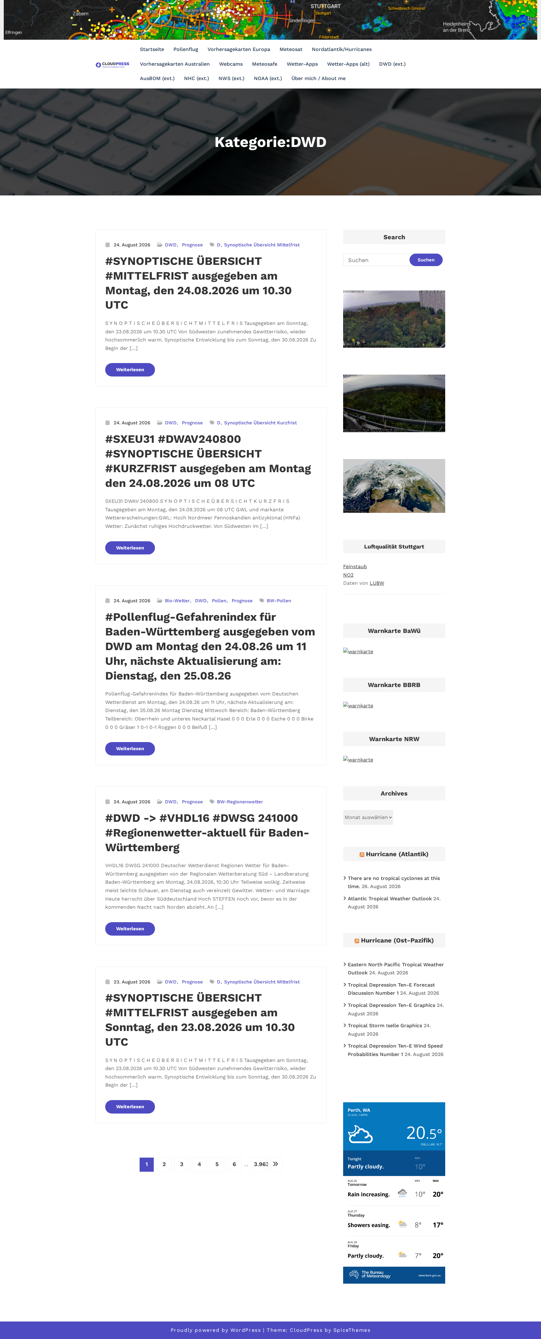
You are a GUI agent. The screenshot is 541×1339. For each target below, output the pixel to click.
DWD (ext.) (392, 64)
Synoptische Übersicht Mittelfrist (262, 245)
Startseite (152, 49)
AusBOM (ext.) (157, 78)
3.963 (259, 1164)
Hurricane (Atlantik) (397, 854)
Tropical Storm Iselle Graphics (385, 1025)
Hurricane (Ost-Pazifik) (397, 940)
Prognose (192, 245)
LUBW (377, 583)
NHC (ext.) (196, 78)
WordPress (245, 1330)
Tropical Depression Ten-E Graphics (391, 1005)
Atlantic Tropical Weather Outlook (390, 899)
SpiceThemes (352, 1330)
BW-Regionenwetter (240, 802)
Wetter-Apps (302, 64)
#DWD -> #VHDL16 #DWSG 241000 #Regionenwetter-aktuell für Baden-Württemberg (207, 832)
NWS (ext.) (232, 78)
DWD (171, 245)
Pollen (219, 601)
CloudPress (306, 1330)
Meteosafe (264, 64)
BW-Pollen (279, 601)
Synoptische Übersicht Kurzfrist (260, 423)
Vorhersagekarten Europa (239, 49)
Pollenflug (185, 49)
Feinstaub (355, 566)
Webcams (231, 64)
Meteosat (291, 49)
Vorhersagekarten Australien (175, 64)
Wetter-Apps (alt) (348, 64)
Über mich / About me (318, 78)
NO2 (348, 575)
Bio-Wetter (177, 601)
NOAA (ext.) (268, 78)
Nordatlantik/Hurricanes (342, 49)
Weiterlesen (130, 369)
